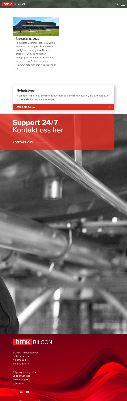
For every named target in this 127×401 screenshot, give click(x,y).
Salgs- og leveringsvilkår (25, 372)
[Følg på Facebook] (15, 392)
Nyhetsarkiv (18, 383)
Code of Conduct (21, 375)
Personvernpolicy (21, 379)
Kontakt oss (23, 142)
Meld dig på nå (26, 106)
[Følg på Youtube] (27, 392)
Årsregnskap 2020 (27, 39)
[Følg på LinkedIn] (21, 392)
